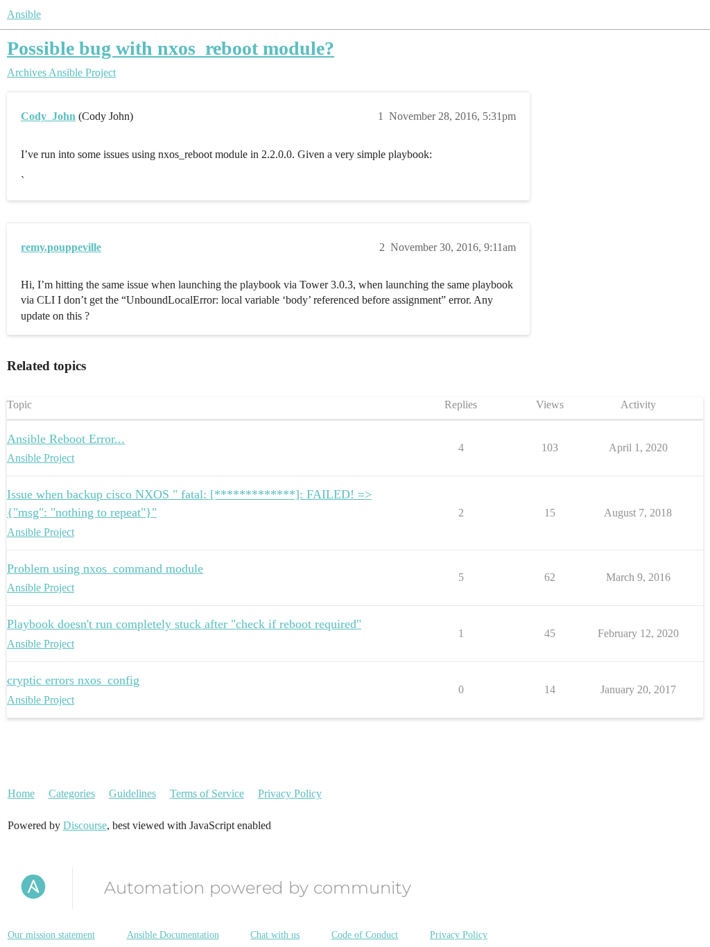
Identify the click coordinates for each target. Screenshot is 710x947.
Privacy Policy (290, 793)
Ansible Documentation (173, 935)
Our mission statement (51, 935)
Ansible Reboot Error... (66, 439)
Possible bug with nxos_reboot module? (170, 48)
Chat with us (275, 935)
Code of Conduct (364, 935)
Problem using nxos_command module (105, 568)
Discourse (85, 825)
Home (21, 793)
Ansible (24, 14)
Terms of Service (207, 793)
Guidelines (132, 793)
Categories (72, 793)
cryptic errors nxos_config (73, 680)
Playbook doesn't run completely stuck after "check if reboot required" (184, 624)
